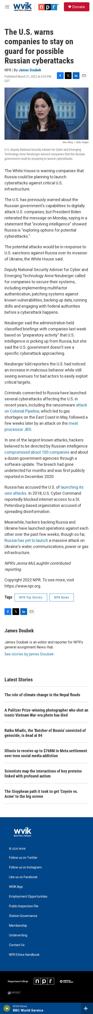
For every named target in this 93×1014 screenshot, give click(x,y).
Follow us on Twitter (23, 857)
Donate (78, 7)
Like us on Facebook (23, 877)
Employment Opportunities (28, 896)
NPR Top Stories (30, 597)
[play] (7, 1008)
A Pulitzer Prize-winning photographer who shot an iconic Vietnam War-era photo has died (46, 712)
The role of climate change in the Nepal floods (42, 694)
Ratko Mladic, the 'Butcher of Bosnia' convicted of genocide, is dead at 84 (45, 733)
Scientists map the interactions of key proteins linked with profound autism (43, 773)
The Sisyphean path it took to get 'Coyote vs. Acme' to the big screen (41, 794)
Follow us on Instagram (25, 867)
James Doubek (30, 70)
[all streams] (87, 1008)
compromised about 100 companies (37, 452)
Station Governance (23, 916)
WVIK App (16, 887)
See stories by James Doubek (29, 654)
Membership (18, 925)
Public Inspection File (23, 906)
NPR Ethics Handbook (24, 954)
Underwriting (18, 935)
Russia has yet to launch (26, 540)
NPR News (61, 597)
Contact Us (17, 945)
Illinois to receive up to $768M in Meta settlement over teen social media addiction (46, 753)
